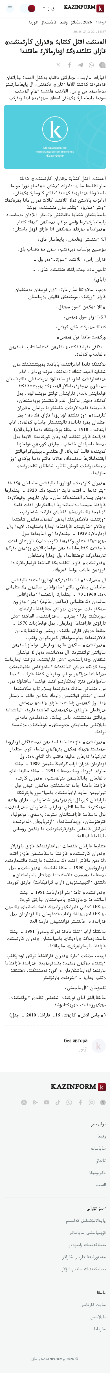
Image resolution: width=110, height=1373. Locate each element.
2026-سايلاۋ (81, 23)
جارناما (100, 1330)
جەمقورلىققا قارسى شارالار (84, 1258)
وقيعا (64, 23)
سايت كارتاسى (93, 1306)
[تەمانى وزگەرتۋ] (28, 8)
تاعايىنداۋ (48, 23)
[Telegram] (80, 66)
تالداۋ (101, 1161)
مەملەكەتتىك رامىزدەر (87, 1246)
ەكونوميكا (97, 1174)
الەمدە (101, 1186)
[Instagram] (102, 66)
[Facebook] (69, 66)
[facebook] (80, 1102)
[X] (58, 66)
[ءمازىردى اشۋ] (10, 8)
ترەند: (101, 23)
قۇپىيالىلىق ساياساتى (87, 1233)
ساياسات (98, 1149)
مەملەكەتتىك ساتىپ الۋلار (84, 1270)
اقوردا (33, 23)
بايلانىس (98, 1318)
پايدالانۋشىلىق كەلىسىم (86, 1221)
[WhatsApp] (91, 66)
